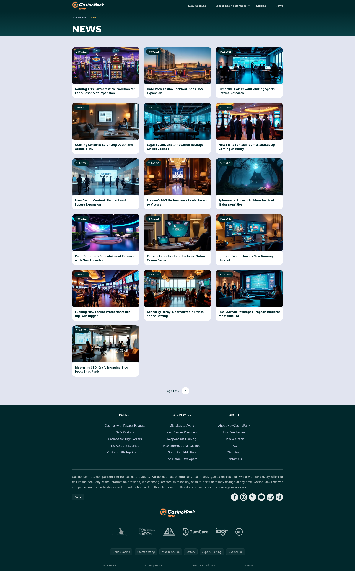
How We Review (234, 432)
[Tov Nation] (146, 532)
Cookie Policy (108, 565)
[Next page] (185, 390)
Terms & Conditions (203, 565)
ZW (76, 497)
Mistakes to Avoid (181, 426)
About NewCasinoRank (234, 426)
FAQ (234, 446)
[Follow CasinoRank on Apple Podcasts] (279, 497)
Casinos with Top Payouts (125, 452)
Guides (261, 6)
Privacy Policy (153, 565)
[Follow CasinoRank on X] (252, 497)
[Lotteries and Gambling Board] (121, 532)
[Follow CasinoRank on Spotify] (270, 497)
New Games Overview (181, 432)
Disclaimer (234, 452)
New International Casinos (181, 446)
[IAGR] (222, 532)
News (279, 6)
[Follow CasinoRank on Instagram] (243, 497)
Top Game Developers (181, 459)
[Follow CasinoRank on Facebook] (234, 497)
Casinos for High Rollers (125, 439)
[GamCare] (195, 532)
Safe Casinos (125, 432)
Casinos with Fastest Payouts (125, 426)
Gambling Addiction (182, 452)
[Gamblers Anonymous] (169, 532)
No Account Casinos (125, 446)
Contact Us (234, 459)
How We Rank (234, 439)
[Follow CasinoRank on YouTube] (261, 497)
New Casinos (197, 6)
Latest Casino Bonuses (230, 6)
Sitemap (250, 565)
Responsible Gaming (181, 439)
